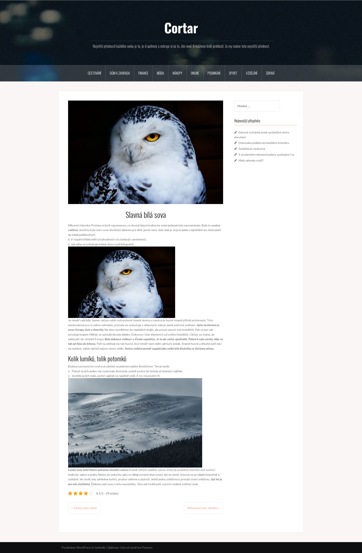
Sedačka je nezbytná (252, 148)
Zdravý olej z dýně (85, 508)
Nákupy (177, 73)
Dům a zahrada (120, 73)
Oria (122, 547)
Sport (233, 73)
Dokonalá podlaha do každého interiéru (264, 143)
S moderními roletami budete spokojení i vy (266, 154)
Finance (143, 73)
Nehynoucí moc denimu (202, 508)
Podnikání (214, 73)
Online (195, 73)
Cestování (94, 73)
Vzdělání (251, 73)
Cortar (181, 27)
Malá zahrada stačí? (251, 160)
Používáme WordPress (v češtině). (84, 547)
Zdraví (270, 73)
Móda (160, 73)
